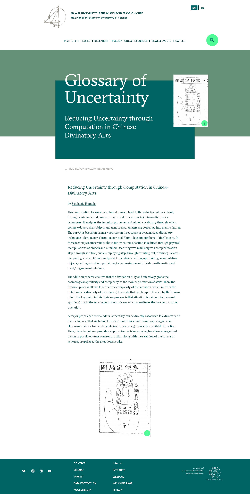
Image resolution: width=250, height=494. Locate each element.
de (202, 7)
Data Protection (85, 483)
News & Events (161, 41)
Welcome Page (122, 483)
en (194, 7)
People (85, 41)
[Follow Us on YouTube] (49, 471)
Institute (70, 41)
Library (118, 490)
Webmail (118, 476)
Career (180, 41)
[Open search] (212, 40)
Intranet (119, 470)
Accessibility (82, 489)
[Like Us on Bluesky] (23, 471)
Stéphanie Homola (84, 204)
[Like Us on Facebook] (33, 471)
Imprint (79, 476)
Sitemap (79, 470)
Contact (79, 463)
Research (100, 41)
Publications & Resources (129, 41)
